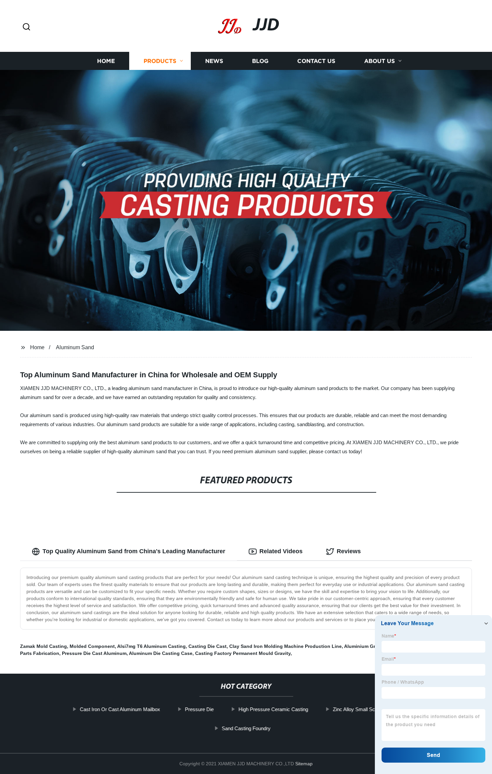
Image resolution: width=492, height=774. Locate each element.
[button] (26, 27)
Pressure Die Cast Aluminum (94, 653)
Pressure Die (199, 709)
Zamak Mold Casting (43, 646)
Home (106, 61)
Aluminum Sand (75, 347)
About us (379, 61)
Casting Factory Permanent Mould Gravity (243, 653)
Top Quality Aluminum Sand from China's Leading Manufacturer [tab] (134, 551)
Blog (260, 61)
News (214, 61)
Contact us (316, 61)
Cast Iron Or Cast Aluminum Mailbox (120, 709)
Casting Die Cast (207, 646)
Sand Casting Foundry (246, 728)
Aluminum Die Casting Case (160, 653)
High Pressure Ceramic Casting (273, 709)
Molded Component (92, 646)
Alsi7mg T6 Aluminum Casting (151, 646)
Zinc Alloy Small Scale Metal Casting (373, 709)
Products (160, 61)
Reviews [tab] (349, 551)
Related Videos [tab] (281, 551)
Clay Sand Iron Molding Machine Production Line (285, 646)
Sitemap (304, 763)
